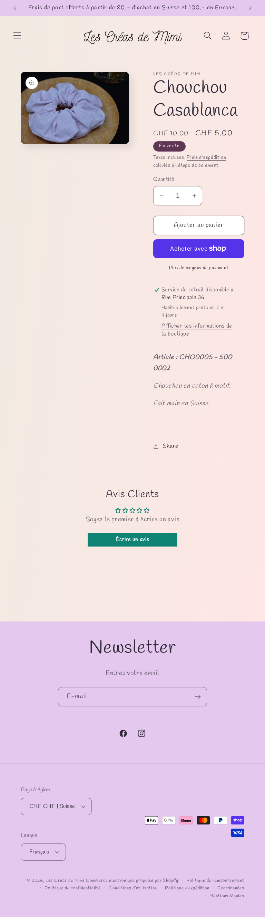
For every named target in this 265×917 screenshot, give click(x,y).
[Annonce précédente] (14, 8)
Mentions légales (226, 896)
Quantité (164, 179)
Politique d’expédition (187, 888)
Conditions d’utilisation (133, 888)
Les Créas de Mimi (65, 881)
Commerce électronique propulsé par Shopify (132, 881)
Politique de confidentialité (73, 888)
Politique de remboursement (215, 881)
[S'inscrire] (197, 696)
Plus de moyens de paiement (199, 268)
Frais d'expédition (206, 157)
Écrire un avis (132, 539)
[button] (17, 36)
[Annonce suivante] (250, 8)
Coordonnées (230, 888)
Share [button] (170, 446)
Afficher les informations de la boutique (196, 330)
